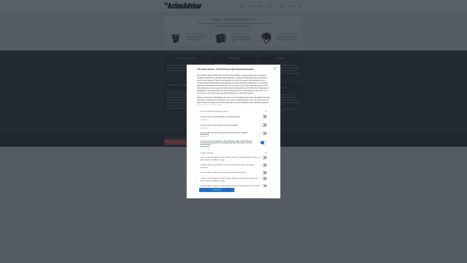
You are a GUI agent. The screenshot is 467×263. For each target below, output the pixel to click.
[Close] (275, 69)
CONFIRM (216, 190)
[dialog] (233, 131)
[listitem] (233, 111)
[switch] (263, 116)
